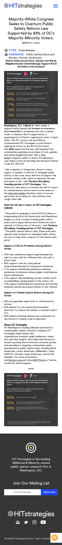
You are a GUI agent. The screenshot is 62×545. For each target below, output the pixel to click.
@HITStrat (39, 360)
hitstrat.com (15, 360)
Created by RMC (49, 539)
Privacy (30, 539)
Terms (38, 539)
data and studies (16, 193)
